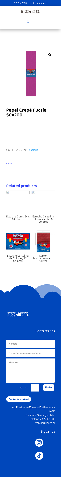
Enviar (48, 387)
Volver (9, 163)
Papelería (33, 149)
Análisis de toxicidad (19, 399)
